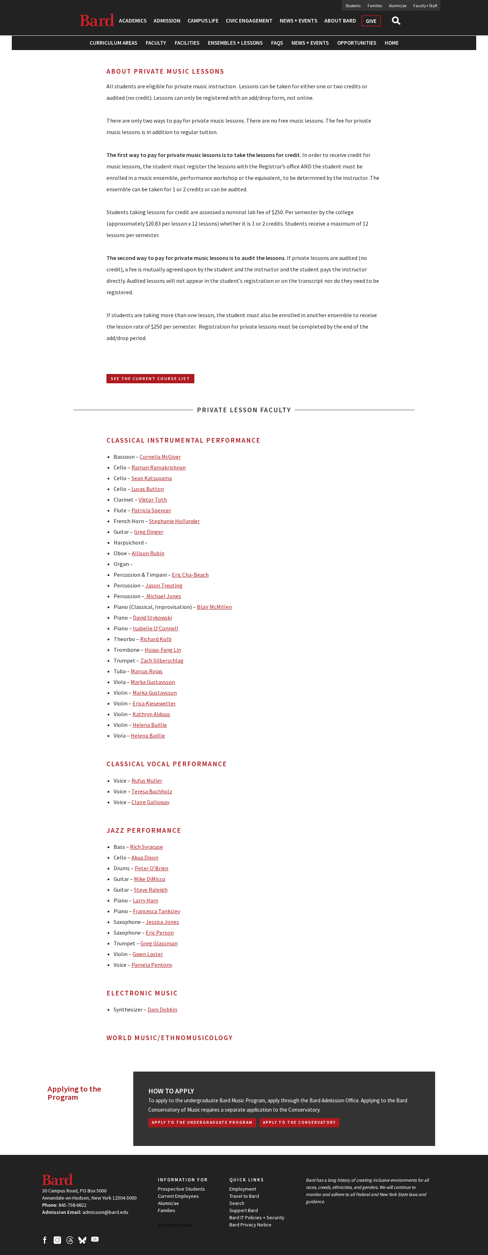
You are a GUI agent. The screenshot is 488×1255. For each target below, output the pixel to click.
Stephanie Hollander (174, 521)
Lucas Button (147, 488)
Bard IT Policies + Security (256, 1217)
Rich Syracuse (146, 846)
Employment (242, 1189)
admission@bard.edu (105, 1212)
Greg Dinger (148, 531)
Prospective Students (181, 1189)
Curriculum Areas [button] (113, 42)
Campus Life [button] (203, 20)
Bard (97, 20)
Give (371, 21)
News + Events (310, 42)
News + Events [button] (298, 20)
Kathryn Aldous (151, 714)
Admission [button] (167, 20)
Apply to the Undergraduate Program (202, 1122)
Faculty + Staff (425, 5)
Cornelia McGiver (160, 456)
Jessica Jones (162, 921)
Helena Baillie (150, 724)
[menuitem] (187, 43)
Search (399, 23)
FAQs (277, 42)
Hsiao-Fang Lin (163, 649)
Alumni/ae (397, 5)
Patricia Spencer (151, 510)
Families (375, 5)
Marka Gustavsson (153, 681)
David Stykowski (152, 617)
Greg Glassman (159, 943)
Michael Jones (162, 596)
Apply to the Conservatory (299, 1122)
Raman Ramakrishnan (158, 467)
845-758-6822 (72, 1205)
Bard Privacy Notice (250, 1224)
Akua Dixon (144, 857)
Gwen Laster (148, 954)
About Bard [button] (340, 20)
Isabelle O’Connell (155, 628)
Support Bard (243, 1210)
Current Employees (178, 1196)
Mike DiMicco (149, 878)
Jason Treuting (164, 585)
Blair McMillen (214, 606)
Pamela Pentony (151, 964)
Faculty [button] (156, 42)
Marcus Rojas (147, 671)
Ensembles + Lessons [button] (235, 42)
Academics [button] (132, 20)
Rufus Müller (146, 780)
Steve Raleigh (151, 889)
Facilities (187, 42)
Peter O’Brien (151, 868)
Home (392, 42)
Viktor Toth (153, 499)
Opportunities (356, 42)
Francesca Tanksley (156, 911)
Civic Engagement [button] (249, 20)
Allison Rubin (148, 553)
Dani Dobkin (162, 1009)
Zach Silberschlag (162, 660)
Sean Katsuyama (151, 478)
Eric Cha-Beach (190, 574)
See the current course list (150, 378)
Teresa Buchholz (151, 791)
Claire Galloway (150, 802)
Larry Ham (145, 900)
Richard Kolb (155, 639)
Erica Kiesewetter (154, 703)
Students (352, 5)
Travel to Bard (244, 1196)
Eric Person (160, 932)
